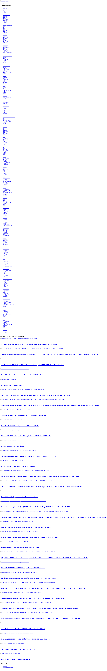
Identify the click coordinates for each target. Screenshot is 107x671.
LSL (4, 172)
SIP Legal (5, 265)
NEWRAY (5, 198)
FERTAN (5, 104)
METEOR (5, 180)
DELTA (4, 73)
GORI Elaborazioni (7, 121)
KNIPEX (5, 155)
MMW (4, 188)
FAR (4, 101)
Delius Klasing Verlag (7, 72)
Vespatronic (5, 311)
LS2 (4, 171)
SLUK (4, 274)
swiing (4, 292)
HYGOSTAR (5, 139)
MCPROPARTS (6, 178)
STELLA (5, 286)
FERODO (5, 103)
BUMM (4, 48)
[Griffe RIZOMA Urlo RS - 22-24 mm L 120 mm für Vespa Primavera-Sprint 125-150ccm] (18, 338)
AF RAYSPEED (6, 15)
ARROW (5, 22)
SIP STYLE (5, 271)
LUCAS (4, 173)
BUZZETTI (5, 49)
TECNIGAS (5, 296)
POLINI (4, 223)
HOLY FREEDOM (7, 135)
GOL (4, 119)
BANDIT (5, 30)
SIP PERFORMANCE (7, 266)
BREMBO (5, 46)
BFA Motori (5, 38)
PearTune (5, 213)
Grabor (4, 122)
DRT (4, 86)
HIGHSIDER (5, 133)
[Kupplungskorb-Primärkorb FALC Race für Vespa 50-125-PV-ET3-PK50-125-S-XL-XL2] (18, 572)
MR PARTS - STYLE (7, 192)
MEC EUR (5, 179)
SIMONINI (5, 261)
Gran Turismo (5, 123)
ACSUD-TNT (6, 13)
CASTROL (5, 55)
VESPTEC (5, 313)
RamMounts (5, 233)
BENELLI (5, 35)
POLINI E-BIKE (6, 224)
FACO (4, 98)
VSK (4, 319)
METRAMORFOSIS (7, 181)
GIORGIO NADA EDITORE (9, 117)
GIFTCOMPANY (6, 116)
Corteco (4, 67)
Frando (4, 109)
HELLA (4, 132)
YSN (4, 326)
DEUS (4, 76)
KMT (4, 154)
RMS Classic (5, 244)
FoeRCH (5, 107)
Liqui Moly (5, 165)
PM (3, 221)
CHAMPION (5, 59)
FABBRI (5, 96)
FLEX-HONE (6, 106)
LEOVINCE (5, 164)
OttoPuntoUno (6, 208)
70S (4, 10)
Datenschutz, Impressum (8, 667)
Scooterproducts (6, 249)
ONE (4, 205)
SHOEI (4, 258)
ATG (4, 26)
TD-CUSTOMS (6, 294)
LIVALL (5, 167)
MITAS (4, 187)
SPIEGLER (5, 283)
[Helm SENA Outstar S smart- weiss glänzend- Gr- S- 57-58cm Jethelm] (14, 369)
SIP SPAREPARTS (7, 270)
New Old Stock (6, 195)
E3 (3, 88)
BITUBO (5, 40)
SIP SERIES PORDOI (7, 267)
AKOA (4, 18)
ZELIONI (5, 330)
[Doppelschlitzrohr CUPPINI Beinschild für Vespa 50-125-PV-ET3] (14, 541)
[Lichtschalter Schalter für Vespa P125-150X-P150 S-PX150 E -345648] (14, 622)
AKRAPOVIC (6, 19)
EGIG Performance (7, 90)
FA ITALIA (5, 94)
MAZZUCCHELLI (7, 175)
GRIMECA (5, 126)
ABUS (4, 12)
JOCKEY (5, 149)
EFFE (4, 89)
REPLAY (5, 239)
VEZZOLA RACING (7, 314)
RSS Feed (5, 666)
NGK (4, 199)
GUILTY (5, 127)
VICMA (4, 315)
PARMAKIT (5, 211)
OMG (4, 204)
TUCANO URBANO (7, 302)
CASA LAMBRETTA (7, 52)
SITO (4, 272)
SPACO (4, 281)
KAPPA (4, 151)
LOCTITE (5, 170)
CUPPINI (5, 70)
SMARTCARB (6, 275)
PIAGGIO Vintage (6, 216)
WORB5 (5, 322)
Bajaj (4, 29)
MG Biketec (5, 183)
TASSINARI (5, 293)
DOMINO (5, 82)
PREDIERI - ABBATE (7, 225)
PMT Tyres (5, 222)
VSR (4, 320)
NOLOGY (5, 201)
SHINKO (5, 256)
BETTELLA (5, 37)
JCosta (4, 145)
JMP (4, 148)
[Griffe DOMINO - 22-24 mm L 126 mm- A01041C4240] (12, 460)
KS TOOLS (5, 159)
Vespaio (4, 310)
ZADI (4, 328)
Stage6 (4, 284)
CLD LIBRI (5, 65)
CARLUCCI (5, 51)
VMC (4, 316)
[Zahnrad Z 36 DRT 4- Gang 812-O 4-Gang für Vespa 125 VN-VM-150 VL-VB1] (17, 429)
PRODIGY (5, 226)
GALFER (5, 113)
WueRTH (5, 323)
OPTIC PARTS (6, 206)
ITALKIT (5, 142)
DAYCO (5, 71)
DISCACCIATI (6, 79)
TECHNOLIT (6, 295)
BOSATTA (5, 43)
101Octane (5, 8)
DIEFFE (4, 78)
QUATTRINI (5, 229)
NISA (4, 200)
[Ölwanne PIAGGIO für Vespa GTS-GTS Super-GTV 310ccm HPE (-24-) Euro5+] (17, 521)
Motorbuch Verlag (6, 190)
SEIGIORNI (5, 252)
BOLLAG (5, 42)
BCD (4, 31)
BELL (4, 33)
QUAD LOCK (6, 228)
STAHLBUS (5, 285)
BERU (4, 36)
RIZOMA (5, 242)
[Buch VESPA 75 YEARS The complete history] (10, 653)
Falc (4, 100)
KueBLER (5, 160)
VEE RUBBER (6, 307)
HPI (4, 137)
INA (4, 141)
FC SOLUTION (6, 102)
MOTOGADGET (6, 189)
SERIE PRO (5, 254)
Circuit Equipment (6, 62)
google (20, 669)
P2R (4, 210)
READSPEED (6, 235)
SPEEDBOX (5, 282)
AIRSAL (5, 17)
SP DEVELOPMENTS (7, 279)
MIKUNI (5, 185)
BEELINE (5, 32)
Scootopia (5, 250)
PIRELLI (5, 219)
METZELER (5, 182)
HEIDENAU (5, 130)
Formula (4, 108)
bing (23, 669)
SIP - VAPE (5, 263)
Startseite (5, 332)
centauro (4, 58)
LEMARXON (6, 163)
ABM (4, 11)
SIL (3, 260)
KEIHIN (4, 152)
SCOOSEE (5, 248)
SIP (3, 262)
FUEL (4, 111)
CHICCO (5, 60)
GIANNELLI (5, 114)
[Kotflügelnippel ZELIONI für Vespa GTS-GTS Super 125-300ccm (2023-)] (15, 409)
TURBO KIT (5, 303)
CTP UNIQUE (6, 69)
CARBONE (5, 50)
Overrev (4, 209)
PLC (4, 220)
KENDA (5, 153)
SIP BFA (5, 264)
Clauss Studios (6, 63)
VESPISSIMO (6, 312)
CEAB (4, 57)
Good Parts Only (6, 120)
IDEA (4, 140)
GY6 (4, 128)
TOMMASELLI (6, 299)
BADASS (5, 28)
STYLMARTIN (6, 289)
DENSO (4, 74)
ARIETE (5, 21)
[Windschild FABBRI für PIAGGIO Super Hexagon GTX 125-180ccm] (14, 562)
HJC (4, 134)
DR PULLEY (6, 84)
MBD (4, 177)
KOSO (4, 157)
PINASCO (5, 218)
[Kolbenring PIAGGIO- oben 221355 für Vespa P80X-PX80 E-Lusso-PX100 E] (16, 633)
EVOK (4, 93)
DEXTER (5, 77)
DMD (4, 80)
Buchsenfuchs (5, 47)
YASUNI (5, 325)
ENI (4, 91)
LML (4, 168)
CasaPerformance (6, 53)
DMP (4, 81)
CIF (4, 61)
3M (3, 9)
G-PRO (4, 112)
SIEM (4, 259)
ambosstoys (5, 20)
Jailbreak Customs (6, 143)
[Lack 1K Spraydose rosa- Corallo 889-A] (8, 440)
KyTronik (5, 161)
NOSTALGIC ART (7, 202)
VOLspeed (5, 317)
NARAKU (5, 194)
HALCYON (5, 129)
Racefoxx (5, 231)
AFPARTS (5, 16)
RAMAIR (5, 232)
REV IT (4, 241)
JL (3, 147)
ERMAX (5, 92)
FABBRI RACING (7, 97)
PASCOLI (5, 212)
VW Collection (6, 321)
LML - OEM (5, 169)
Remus (4, 238)
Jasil (4, 144)
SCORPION (5, 251)
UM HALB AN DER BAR (8, 304)
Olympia (4, 203)
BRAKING (5, 45)
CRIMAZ (5, 68)
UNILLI (4, 306)
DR (3, 83)
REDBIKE (5, 236)
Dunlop (4, 87)
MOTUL (5, 191)
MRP (4, 193)
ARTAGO (5, 23)
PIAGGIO (5, 215)
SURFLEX (5, 291)
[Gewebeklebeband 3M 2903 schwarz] (8, 379)
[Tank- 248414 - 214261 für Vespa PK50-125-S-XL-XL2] (12, 643)
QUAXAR (5, 230)
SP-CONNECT (6, 280)
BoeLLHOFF (5, 41)
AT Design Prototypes (7, 25)
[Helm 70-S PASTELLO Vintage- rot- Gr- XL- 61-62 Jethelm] (13, 419)
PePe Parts (5, 214)
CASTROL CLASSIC (7, 56)
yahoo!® (28, 669)
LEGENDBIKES (6, 162)
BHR (4, 39)
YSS (4, 327)
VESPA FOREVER (7, 309)
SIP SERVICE (6, 269)
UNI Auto (5, 305)
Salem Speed (5, 246)
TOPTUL (5, 300)
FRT (4, 110)
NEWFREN (5, 196)
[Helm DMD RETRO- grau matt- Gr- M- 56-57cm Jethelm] (12, 490)
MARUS (5, 174)
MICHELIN (5, 184)
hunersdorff (5, 138)
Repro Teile (5, 240)
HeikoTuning (5, 131)
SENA (4, 253)
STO (4, 287)
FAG (4, 99)
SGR (4, 255)
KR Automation (6, 158)
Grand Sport (5, 124)
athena (4, 27)
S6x (4, 245)
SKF (4, 273)
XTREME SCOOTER (7, 324)
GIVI (4, 118)
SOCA (4, 276)
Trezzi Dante (5, 301)
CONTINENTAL (6, 66)
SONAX (5, 277)
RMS (4, 243)
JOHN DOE (5, 150)
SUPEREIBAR (6, 290)
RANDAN (5, 234)
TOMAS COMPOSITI (7, 297)
